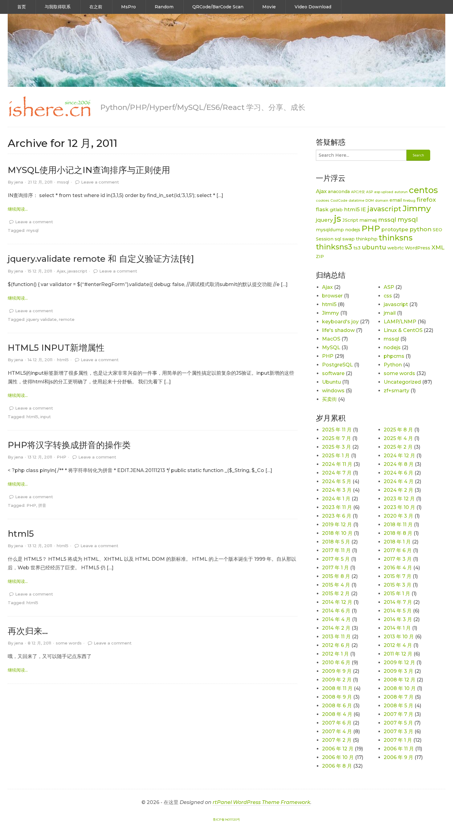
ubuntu (374, 247)
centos (423, 190)
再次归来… (28, 631)
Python (393, 365)
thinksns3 (334, 246)
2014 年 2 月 (336, 628)
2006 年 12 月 (337, 749)
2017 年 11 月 (336, 550)
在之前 (95, 7)
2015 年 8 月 (336, 576)
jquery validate (42, 319)
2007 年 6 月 (337, 723)
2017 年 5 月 (336, 559)
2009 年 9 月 (337, 671)
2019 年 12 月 (337, 524)
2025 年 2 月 (398, 447)
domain (381, 201)
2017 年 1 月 (335, 568)
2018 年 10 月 (337, 533)
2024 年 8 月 (399, 464)
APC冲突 (358, 192)
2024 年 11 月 (337, 464)
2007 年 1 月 (398, 740)
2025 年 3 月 (336, 447)
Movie (269, 7)
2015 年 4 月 (336, 585)
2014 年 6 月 (336, 611)
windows (333, 391)
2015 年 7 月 (397, 576)
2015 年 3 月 (397, 585)
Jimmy (416, 208)
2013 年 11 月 (336, 637)
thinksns (396, 237)
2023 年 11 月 (337, 507)
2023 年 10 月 (399, 507)
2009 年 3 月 (398, 671)
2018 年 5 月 (336, 542)
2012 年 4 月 (398, 645)
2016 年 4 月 (398, 568)
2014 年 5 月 (398, 611)
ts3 (357, 248)
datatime (356, 201)
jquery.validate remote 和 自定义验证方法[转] (101, 258)
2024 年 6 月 (398, 473)
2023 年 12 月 (399, 499)
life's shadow (338, 330)
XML (438, 247)
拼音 (42, 505)
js (337, 218)
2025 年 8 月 (398, 430)
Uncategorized (402, 382)
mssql (63, 182)
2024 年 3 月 (337, 490)
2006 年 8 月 (337, 766)
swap (348, 239)
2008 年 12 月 (399, 680)
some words (69, 642)
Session (324, 239)
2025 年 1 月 (336, 455)
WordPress (417, 248)
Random (164, 7)
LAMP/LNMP (400, 322)
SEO (437, 229)
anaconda (339, 191)
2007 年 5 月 (398, 723)
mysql (33, 230)
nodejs (352, 229)
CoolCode (338, 201)
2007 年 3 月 (398, 731)
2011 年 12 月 (398, 654)
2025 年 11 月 (337, 430)
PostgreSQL (337, 365)
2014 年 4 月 (336, 619)
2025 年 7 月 (336, 438)
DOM (369, 201)
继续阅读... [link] (18, 209)
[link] (49, 107)
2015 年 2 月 (336, 593)
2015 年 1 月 (397, 593)
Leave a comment (100, 182)
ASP (369, 192)
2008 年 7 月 (399, 697)
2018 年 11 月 (398, 524)
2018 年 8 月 (398, 533)
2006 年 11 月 (399, 749)
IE (363, 209)
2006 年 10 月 (338, 757)
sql (338, 239)
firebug (409, 201)
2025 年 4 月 (398, 438)
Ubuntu (331, 382)
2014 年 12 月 (337, 602)
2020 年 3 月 (398, 516)
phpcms (394, 356)
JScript (350, 220)
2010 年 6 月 (336, 662)
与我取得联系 (58, 7)
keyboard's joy (340, 322)
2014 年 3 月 (398, 619)
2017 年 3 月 (398, 559)
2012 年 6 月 (336, 645)
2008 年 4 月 (337, 714)
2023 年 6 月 (336, 516)
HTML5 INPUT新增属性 (56, 347)
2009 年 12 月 (399, 662)
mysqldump (330, 229)
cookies (322, 201)
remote (67, 319)
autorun (401, 192)
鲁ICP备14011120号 (226, 820)
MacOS (331, 339)
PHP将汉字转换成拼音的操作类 (69, 445)
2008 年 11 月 (337, 688)
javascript (77, 271)
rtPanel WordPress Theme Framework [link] (261, 802)
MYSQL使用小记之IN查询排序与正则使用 (89, 170)
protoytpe (394, 229)
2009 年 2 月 (337, 680)
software (333, 373)
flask (322, 209)
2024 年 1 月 (336, 499)
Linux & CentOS (403, 330)
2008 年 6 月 (337, 706)
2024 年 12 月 (399, 455)
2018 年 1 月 (397, 542)
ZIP (320, 256)
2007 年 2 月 (337, 740)
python (420, 229)
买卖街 (329, 399)
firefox (426, 199)
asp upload (383, 192)
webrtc (395, 248)
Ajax (61, 271)
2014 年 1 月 (397, 628)
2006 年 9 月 (398, 757)
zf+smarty (396, 391)
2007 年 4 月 (337, 731)
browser (332, 296)
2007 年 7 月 (398, 714)
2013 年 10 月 (399, 637)
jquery (324, 220)
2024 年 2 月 (398, 490)
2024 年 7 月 (337, 473)
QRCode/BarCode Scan (217, 7)
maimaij (368, 220)
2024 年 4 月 (399, 481)
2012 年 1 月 (335, 654)
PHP (61, 456)
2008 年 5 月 (398, 706)
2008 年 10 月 (400, 688)
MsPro (128, 7)
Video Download (313, 7)
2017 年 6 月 (398, 550)
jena (18, 182)
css (388, 296)
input (45, 416)
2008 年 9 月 (337, 697)
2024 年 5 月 (336, 481)
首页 (21, 7)
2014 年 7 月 (398, 602)
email (396, 200)
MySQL (331, 347)
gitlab (336, 209)
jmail (390, 313)
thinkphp (366, 239)
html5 (63, 359)
